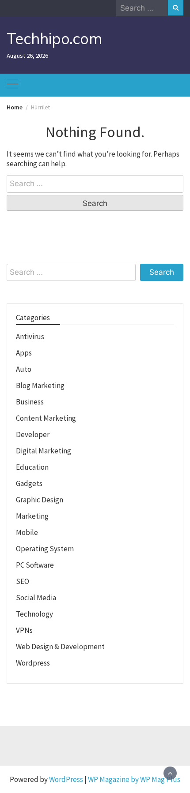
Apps (24, 353)
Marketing (32, 516)
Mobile (27, 532)
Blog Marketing (40, 385)
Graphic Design (39, 500)
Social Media (36, 597)
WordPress (66, 779)
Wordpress (33, 663)
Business (30, 402)
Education (32, 467)
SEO (22, 581)
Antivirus (30, 336)
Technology (34, 614)
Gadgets (29, 483)
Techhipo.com (54, 38)
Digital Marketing (43, 451)
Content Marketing (46, 418)
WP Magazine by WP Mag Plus (134, 779)
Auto (23, 369)
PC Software (35, 565)
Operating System (45, 549)
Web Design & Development (60, 646)
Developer (32, 434)
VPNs (24, 630)
